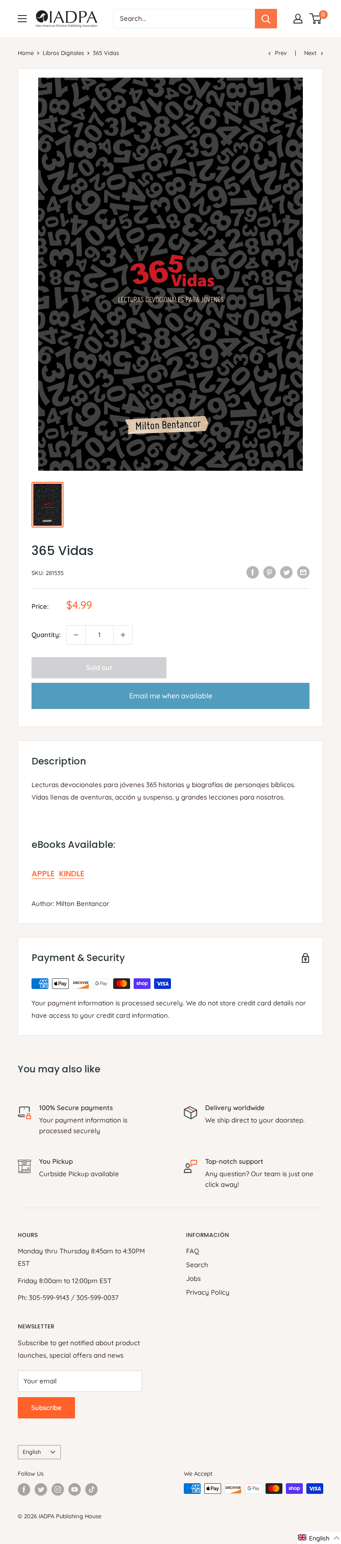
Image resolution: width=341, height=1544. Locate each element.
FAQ (192, 1251)
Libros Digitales (63, 52)
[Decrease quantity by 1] (76, 635)
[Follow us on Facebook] (24, 1489)
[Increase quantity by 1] (123, 635)
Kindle (71, 873)
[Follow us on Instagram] (58, 1489)
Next (310, 52)
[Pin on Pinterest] (269, 571)
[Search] (266, 18)
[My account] (297, 19)
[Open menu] (22, 18)
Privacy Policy (208, 1292)
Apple (43, 873)
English (32, 1451)
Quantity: (46, 634)
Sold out (99, 667)
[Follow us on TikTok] (91, 1489)
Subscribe (46, 1407)
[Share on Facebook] (252, 571)
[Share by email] (303, 571)
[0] (315, 18)
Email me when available (170, 695)
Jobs (193, 1278)
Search (197, 1264)
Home (26, 52)
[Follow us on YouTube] (74, 1489)
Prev (281, 52)
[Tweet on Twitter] (286, 571)
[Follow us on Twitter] (41, 1489)
